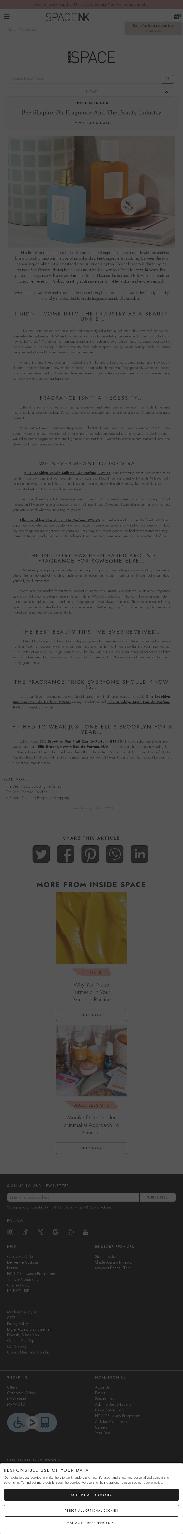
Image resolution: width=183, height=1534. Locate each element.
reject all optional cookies (91, 1510)
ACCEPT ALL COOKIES (92, 1495)
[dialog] (91, 1498)
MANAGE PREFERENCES (88, 1522)
